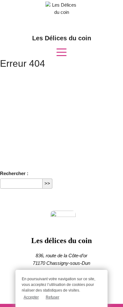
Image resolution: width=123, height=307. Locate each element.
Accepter (31, 297)
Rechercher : (14, 173)
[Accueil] (61, 224)
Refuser (52, 297)
